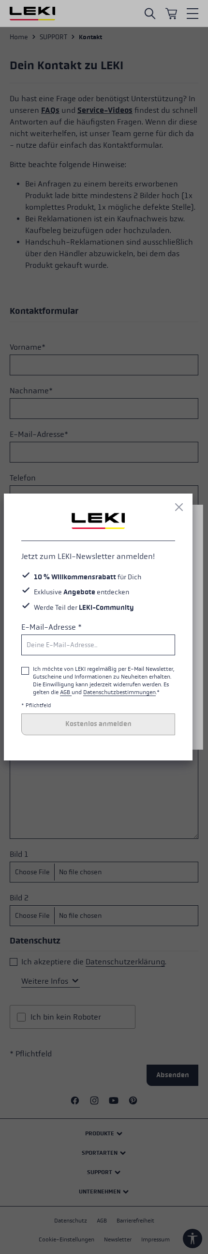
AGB (66, 692)
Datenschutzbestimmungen (119, 692)
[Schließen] (179, 507)
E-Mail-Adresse (51, 627)
